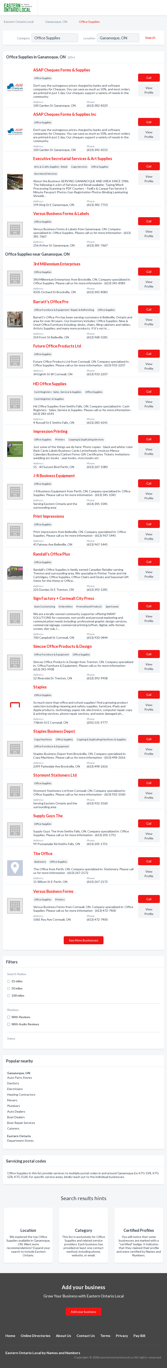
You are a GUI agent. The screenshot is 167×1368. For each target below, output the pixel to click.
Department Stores (20, 1140)
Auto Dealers (16, 1111)
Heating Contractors (21, 1094)
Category (23, 38)
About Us (63, 1335)
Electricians (15, 1089)
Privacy (122, 1335)
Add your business (83, 1311)
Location (89, 38)
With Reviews (21, 1017)
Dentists (13, 1083)
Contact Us (86, 1335)
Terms (105, 1335)
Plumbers (13, 1106)
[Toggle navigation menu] (161, 7)
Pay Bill (139, 1335)
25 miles (17, 981)
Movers (12, 1100)
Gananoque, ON (56, 21)
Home (10, 1335)
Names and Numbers (63, 1353)
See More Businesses (83, 940)
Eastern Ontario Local (18, 21)
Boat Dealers (16, 1117)
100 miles (18, 995)
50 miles (17, 988)
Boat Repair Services (21, 1123)
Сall (148, 77)
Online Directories (35, 1335)
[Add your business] (83, 1306)
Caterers (13, 1128)
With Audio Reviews (25, 1024)
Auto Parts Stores (19, 1077)
